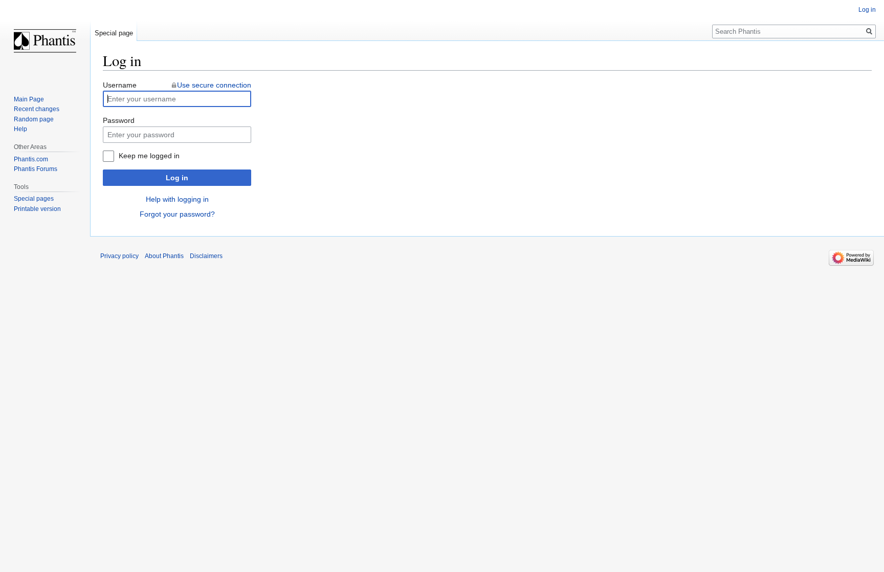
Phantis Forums (35, 169)
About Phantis (164, 256)
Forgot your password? (177, 214)
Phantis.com (31, 159)
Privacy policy (119, 256)
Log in (177, 178)
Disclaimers (206, 256)
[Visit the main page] (45, 41)
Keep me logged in (149, 156)
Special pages (34, 198)
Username (120, 85)
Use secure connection (214, 85)
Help (20, 129)
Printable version (37, 209)
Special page (114, 33)
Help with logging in (177, 199)
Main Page (29, 99)
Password (119, 120)
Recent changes (36, 109)
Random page (34, 119)
